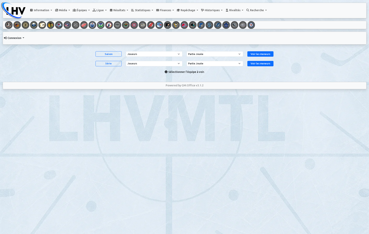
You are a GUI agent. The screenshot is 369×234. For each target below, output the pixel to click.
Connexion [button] (14, 38)
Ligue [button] (100, 10)
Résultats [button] (119, 10)
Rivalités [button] (235, 10)
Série (108, 63)
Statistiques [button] (142, 10)
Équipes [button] (81, 10)
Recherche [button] (256, 10)
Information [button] (41, 10)
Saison (108, 54)
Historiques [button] (212, 10)
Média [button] (63, 10)
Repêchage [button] (188, 10)
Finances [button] (165, 10)
